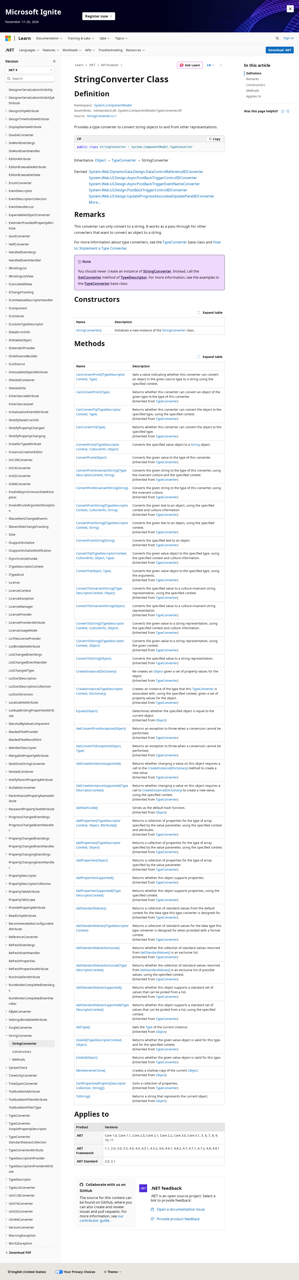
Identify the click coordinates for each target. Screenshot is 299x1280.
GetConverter (89, 277)
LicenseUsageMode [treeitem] (23, 630)
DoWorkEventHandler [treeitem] (24, 151)
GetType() (83, 1027)
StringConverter (157, 271)
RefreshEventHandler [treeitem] (24, 953)
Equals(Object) (86, 711)
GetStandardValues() (91, 908)
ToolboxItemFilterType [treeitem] (25, 1107)
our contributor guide (102, 1218)
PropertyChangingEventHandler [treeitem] (31, 865)
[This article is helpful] (282, 111)
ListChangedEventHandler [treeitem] (28, 662)
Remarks (252, 79)
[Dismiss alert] (290, 8)
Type (149, 1027)
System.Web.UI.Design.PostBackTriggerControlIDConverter (138, 190)
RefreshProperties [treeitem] (22, 961)
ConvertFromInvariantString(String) (102, 488)
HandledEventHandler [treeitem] (25, 260)
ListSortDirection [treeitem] (21, 694)
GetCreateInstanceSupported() (98, 763)
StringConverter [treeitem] (24, 1043)
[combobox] (30, 70)
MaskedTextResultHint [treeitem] (25, 740)
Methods (252, 90)
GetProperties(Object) (92, 860)
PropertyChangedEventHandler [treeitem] (32, 846)
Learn (79, 65)
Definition (253, 73)
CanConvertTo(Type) (90, 427)
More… (95, 202)
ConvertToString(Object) (93, 658)
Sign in (288, 38)
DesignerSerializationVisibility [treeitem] (31, 90)
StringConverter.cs (100, 116)
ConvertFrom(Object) (91, 457)
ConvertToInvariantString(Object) (100, 606)
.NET (92, 65)
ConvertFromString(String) (95, 540)
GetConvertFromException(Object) (101, 728)
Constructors (255, 85)
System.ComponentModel (113, 105)
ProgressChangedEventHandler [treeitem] (31, 828)
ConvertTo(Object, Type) (93, 571)
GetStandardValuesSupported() (99, 987)
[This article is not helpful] (287, 111)
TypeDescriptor (134, 277)
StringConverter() (88, 330)
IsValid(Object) (86, 1057)
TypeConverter (124, 160)
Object (100, 160)
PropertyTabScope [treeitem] (22, 900)
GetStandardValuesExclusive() (98, 948)
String (195, 444)
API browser (110, 65)
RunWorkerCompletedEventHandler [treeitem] (31, 1001)
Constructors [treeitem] (21, 1051)
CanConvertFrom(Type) (92, 392)
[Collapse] (54, 61)
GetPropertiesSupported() (95, 878)
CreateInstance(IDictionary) (96, 671)
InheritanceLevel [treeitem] (21, 404)
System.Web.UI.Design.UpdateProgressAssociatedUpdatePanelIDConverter (151, 196)
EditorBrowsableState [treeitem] (24, 175)
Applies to (253, 96)
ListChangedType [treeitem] (21, 670)
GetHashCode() (87, 808)
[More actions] (221, 65)
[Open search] (277, 38)
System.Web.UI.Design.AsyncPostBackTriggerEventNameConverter (144, 183)
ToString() (83, 1096)
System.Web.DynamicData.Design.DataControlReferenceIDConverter (146, 171)
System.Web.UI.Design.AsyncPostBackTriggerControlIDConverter (143, 177)
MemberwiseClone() (90, 1070)
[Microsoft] (8, 38)
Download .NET (279, 50)
